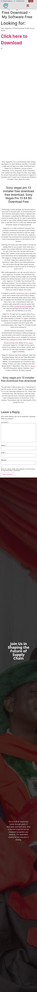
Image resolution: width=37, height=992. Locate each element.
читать (30, 343)
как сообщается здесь (14, 339)
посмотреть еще (22, 293)
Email (3, 452)
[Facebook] (29, 1)
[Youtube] (32, 1)
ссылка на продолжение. (23, 306)
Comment (5, 422)
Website (3, 460)
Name (3, 445)
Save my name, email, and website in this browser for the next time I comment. (18, 469)
